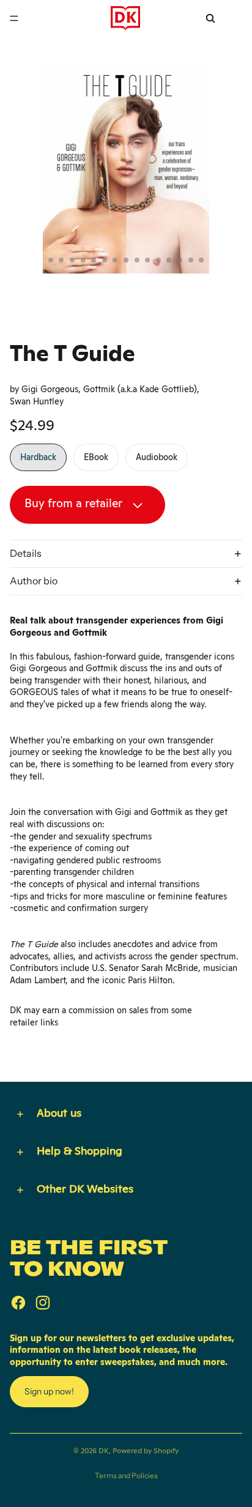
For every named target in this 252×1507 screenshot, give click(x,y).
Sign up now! (49, 1391)
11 (147, 260)
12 (158, 260)
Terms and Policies (126, 1475)
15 (191, 260)
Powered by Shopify (146, 1451)
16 (201, 260)
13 (169, 260)
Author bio (33, 581)
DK (103, 1451)
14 (180, 260)
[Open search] (210, 18)
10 (137, 260)
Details (26, 553)
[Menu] (14, 18)
